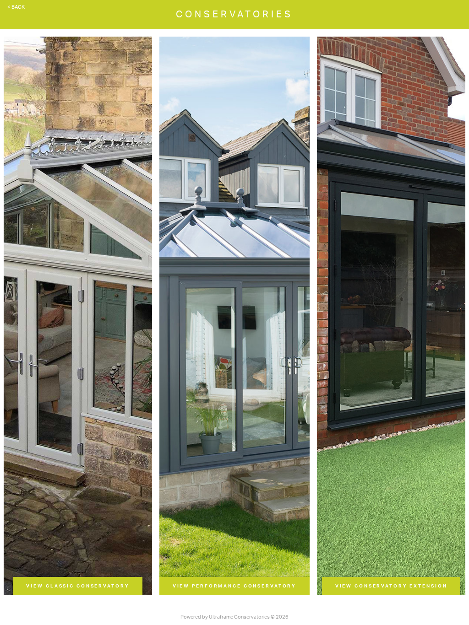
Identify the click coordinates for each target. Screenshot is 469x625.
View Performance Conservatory (235, 586)
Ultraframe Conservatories (239, 617)
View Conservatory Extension (391, 586)
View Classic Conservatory (77, 586)
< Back (16, 7)
